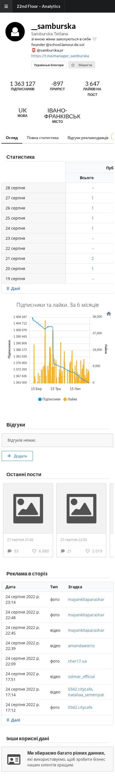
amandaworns (81, 645)
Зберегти (85, 65)
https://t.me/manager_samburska (60, 55)
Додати (20, 455)
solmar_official (81, 676)
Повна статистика (43, 137)
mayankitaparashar (86, 599)
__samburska (53, 26)
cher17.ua (77, 661)
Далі (15, 288)
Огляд (12, 137)
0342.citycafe (80, 689)
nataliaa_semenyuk (86, 694)
